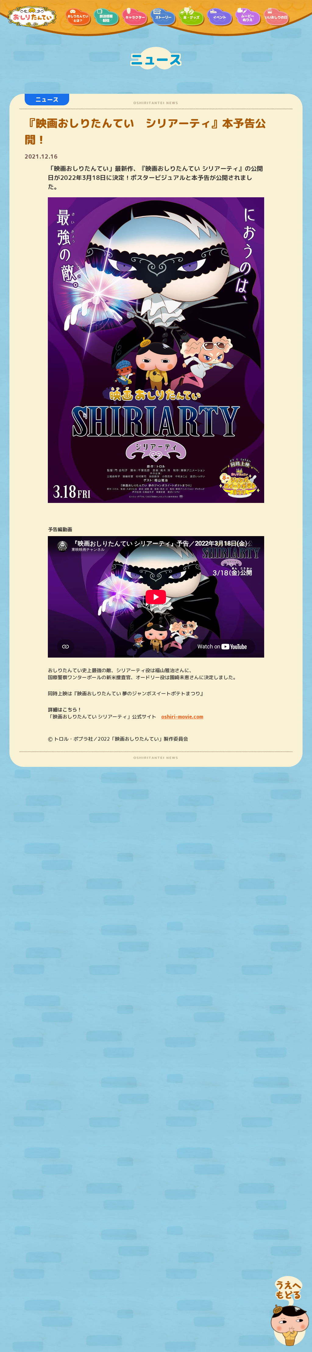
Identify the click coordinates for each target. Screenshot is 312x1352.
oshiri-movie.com (182, 716)
